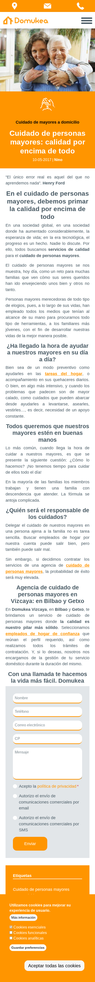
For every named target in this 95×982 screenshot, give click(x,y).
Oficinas (17, 11)
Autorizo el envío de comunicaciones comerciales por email (49, 802)
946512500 (85, 11)
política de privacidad (56, 786)
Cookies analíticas (28, 938)
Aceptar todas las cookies (54, 965)
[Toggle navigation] (86, 20)
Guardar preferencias (28, 947)
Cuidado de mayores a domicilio (47, 122)
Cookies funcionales (30, 933)
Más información (23, 917)
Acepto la (47, 786)
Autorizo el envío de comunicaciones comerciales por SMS (49, 823)
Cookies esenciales (29, 927)
